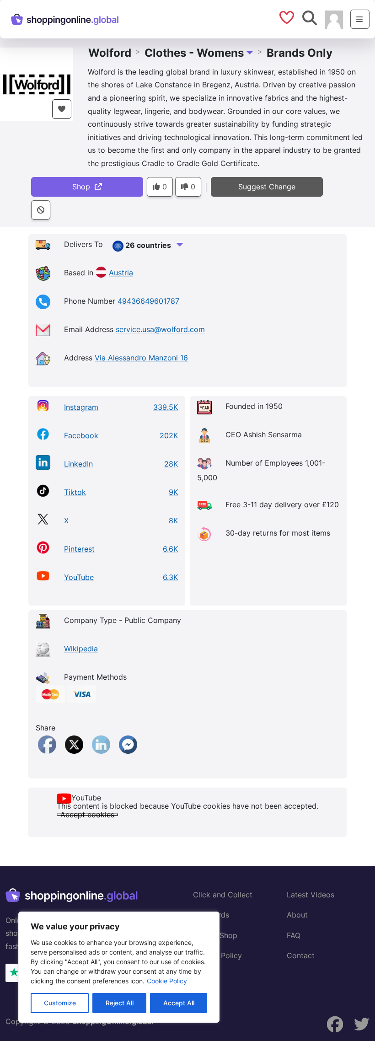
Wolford (109, 52)
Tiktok (75, 492)
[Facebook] (48, 750)
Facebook (81, 435)
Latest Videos (310, 894)
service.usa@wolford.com (160, 329)
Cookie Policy (167, 981)
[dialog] (119, 967)
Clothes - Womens (194, 52)
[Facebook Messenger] (128, 750)
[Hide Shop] (40, 210)
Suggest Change (266, 186)
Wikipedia (81, 649)
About (297, 914)
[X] (75, 750)
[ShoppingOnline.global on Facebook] (335, 1024)
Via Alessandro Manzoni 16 (141, 358)
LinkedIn (78, 463)
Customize (60, 1003)
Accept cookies (87, 814)
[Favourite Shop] (61, 109)
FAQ (293, 935)
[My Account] (334, 18)
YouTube (79, 577)
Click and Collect (222, 894)
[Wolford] (36, 83)
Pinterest (79, 548)
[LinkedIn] (102, 750)
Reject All (120, 1003)
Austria (121, 273)
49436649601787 (148, 301)
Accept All (178, 1003)
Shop (83, 186)
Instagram (81, 407)
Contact (301, 955)
